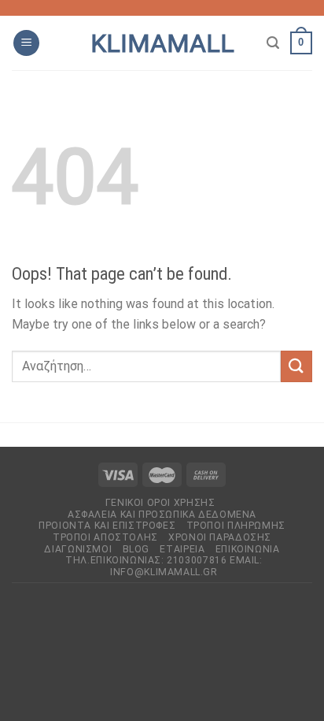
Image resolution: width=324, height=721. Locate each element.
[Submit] (296, 366)
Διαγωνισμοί (78, 549)
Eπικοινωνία (247, 549)
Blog (136, 549)
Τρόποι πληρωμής (235, 525)
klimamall (162, 43)
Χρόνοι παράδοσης (219, 537)
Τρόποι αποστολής (105, 537)
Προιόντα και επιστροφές (107, 525)
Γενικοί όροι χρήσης (160, 502)
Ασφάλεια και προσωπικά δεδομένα (162, 514)
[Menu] (26, 43)
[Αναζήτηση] (273, 43)
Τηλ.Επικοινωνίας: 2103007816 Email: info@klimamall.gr (163, 566)
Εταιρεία (182, 549)
